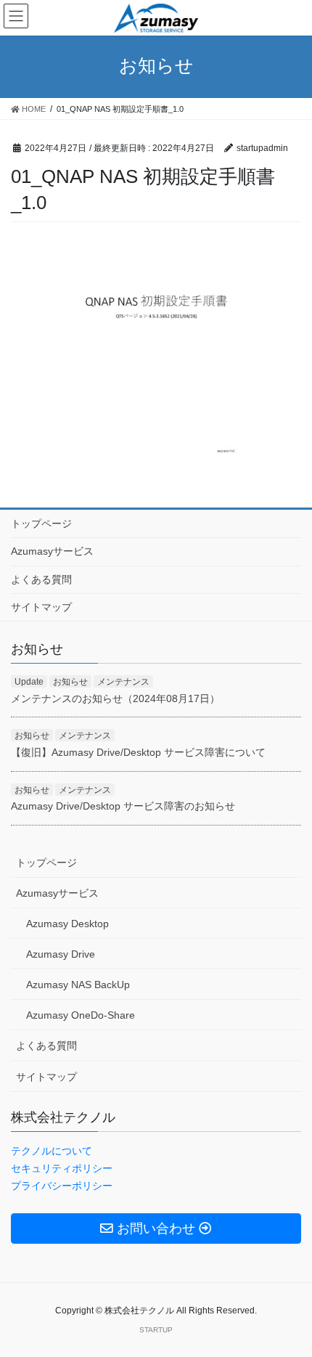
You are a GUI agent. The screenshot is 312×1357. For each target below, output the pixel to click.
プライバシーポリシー (61, 1185)
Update (29, 682)
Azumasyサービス (52, 551)
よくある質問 (41, 579)
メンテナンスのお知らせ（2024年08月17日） (115, 698)
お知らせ (70, 682)
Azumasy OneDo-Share (80, 1015)
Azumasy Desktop (67, 923)
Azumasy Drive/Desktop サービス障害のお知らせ (123, 806)
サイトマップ (41, 607)
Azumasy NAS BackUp (78, 984)
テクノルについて (51, 1151)
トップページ (41, 523)
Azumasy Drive (60, 954)
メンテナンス (123, 682)
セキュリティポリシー (61, 1168)
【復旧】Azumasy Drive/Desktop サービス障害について (138, 752)
